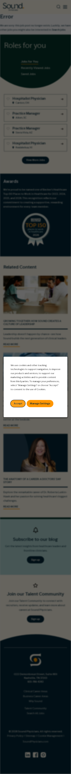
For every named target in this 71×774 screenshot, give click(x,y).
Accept (18, 403)
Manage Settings (40, 403)
